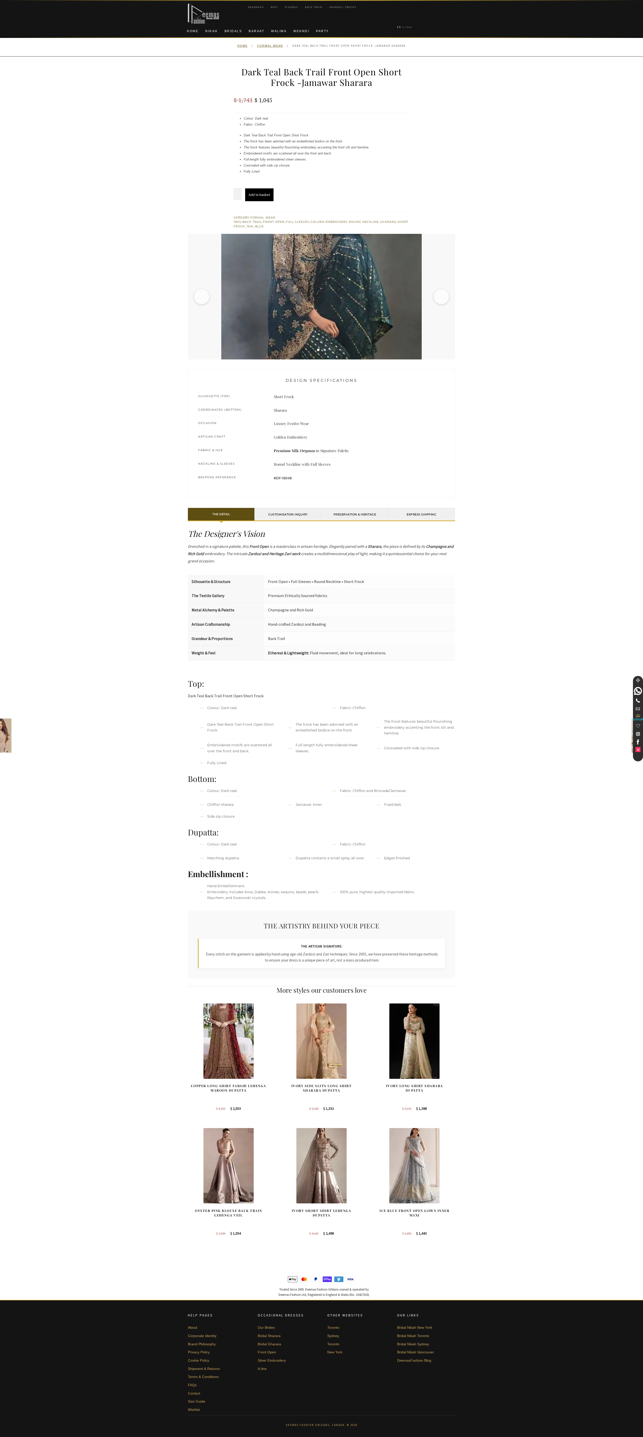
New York (334, 1352)
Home (192, 31)
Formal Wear (270, 45)
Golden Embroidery (329, 222)
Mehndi (301, 31)
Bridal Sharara (269, 1336)
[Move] (638, 680)
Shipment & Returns (204, 1369)
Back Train (314, 7)
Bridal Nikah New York (414, 1327)
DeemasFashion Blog (414, 1360)
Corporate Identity (202, 1336)
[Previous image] (201, 296)
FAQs (192, 1385)
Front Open (274, 222)
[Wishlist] (638, 726)
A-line (262, 1369)
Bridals (233, 31)
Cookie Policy (198, 1360)
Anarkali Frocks (342, 7)
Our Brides (266, 1327)
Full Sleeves (297, 222)
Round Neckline (364, 222)
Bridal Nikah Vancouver (415, 1352)
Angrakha (256, 7)
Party (322, 31)
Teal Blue (255, 226)
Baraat (256, 31)
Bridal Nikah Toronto (413, 1336)
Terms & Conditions (203, 1377)
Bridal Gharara (269, 1344)
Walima (279, 31)
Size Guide (196, 1401)
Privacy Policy (199, 1352)
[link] (637, 691)
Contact (194, 1393)
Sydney (333, 1336)
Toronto (333, 1327)
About (192, 1327)
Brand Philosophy (202, 1344)
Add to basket (259, 194)
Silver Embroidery (272, 1360)
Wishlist (194, 1410)
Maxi (274, 7)
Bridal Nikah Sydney (413, 1344)
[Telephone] (638, 701)
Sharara (388, 222)
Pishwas (291, 7)
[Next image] (441, 296)
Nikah (211, 31)
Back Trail (252, 222)
